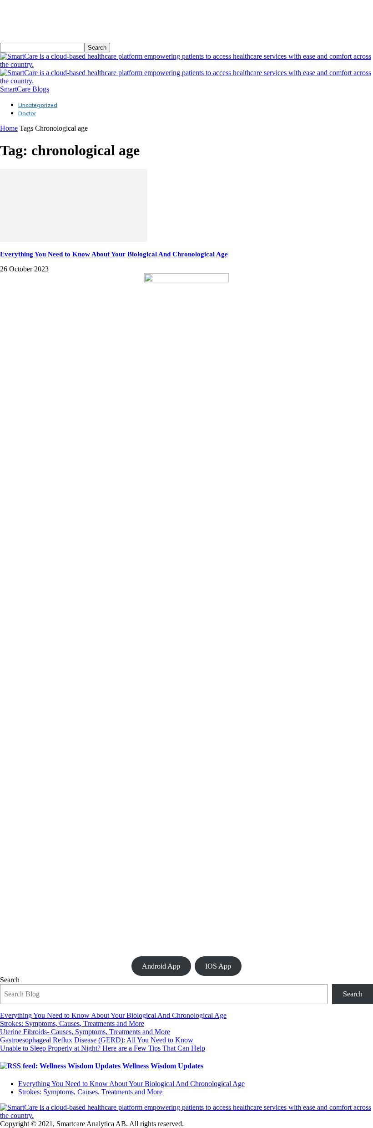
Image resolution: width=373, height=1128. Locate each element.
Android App (161, 966)
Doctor (27, 113)
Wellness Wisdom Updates (162, 1066)
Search (10, 980)
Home (9, 128)
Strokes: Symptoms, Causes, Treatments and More (72, 1023)
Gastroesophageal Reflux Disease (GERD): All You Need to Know (96, 1040)
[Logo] (186, 64)
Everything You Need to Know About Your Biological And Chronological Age (114, 254)
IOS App (218, 966)
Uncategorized (37, 105)
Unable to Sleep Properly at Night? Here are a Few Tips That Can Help (102, 1048)
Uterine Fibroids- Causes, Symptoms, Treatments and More (85, 1032)
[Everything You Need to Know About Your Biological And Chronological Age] (73, 239)
